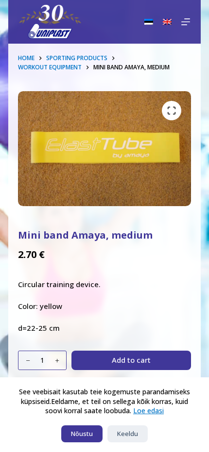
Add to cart (131, 360)
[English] (167, 22)
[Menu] (185, 21)
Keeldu (127, 433)
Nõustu (82, 433)
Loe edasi (148, 410)
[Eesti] (148, 22)
